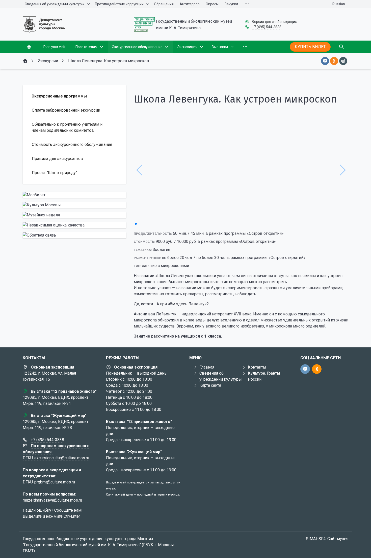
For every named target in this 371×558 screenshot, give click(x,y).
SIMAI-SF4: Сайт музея (327, 538)
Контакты (257, 367)
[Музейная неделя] (74, 215)
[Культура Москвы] (74, 205)
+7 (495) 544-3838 (266, 27)
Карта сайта (210, 385)
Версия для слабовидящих (274, 22)
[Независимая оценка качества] (74, 225)
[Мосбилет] (74, 195)
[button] (136, 224)
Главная (206, 367)
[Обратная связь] (74, 235)
